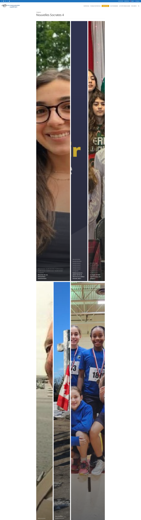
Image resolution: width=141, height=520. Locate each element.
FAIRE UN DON (120, 1)
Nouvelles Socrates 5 (59, 270)
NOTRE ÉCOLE (86, 5)
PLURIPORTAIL (126, 1)
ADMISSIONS (105, 5)
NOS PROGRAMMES (114, 5)
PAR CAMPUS (133, 5)
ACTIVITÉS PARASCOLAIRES (124, 5)
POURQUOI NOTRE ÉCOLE (95, 5)
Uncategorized (41, 272)
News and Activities (41, 268)
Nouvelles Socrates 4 (50, 270)
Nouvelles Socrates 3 (42, 270)
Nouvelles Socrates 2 (59, 268)
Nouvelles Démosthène (50, 268)
